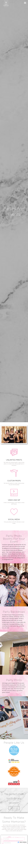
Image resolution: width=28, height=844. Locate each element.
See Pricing (14, 808)
